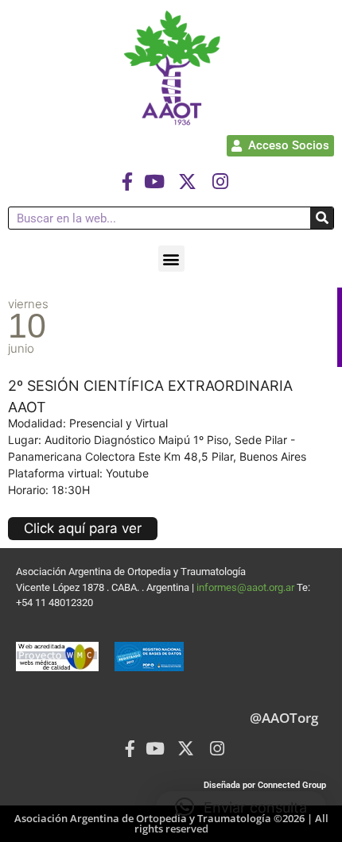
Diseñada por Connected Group (265, 785)
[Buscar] (321, 218)
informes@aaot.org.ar (246, 587)
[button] (171, 258)
